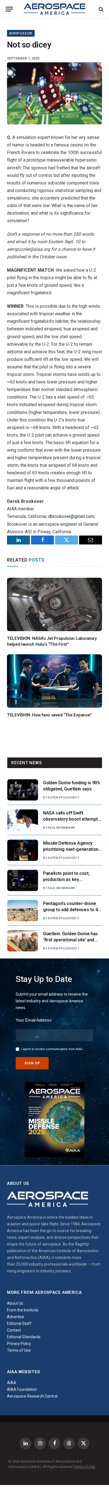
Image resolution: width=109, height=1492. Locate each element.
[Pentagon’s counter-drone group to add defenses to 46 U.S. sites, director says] (22, 910)
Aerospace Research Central (32, 1396)
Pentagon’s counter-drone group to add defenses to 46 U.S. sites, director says (71, 910)
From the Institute (22, 1310)
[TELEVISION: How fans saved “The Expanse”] (54, 681)
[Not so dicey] (54, 93)
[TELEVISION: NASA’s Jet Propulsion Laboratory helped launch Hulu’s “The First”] (54, 604)
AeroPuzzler (20, 33)
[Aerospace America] (54, 9)
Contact (14, 1330)
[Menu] (9, 9)
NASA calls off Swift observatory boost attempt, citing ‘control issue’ (71, 819)
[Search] (100, 9)
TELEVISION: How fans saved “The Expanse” (49, 714)
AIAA (11, 1382)
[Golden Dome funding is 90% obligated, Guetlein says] (22, 790)
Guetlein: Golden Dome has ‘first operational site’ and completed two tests (70, 940)
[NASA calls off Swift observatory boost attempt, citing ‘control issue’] (22, 820)
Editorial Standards (24, 1337)
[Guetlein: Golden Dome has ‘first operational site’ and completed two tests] (22, 940)
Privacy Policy (19, 1343)
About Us (15, 1303)
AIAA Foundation (22, 1389)
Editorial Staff (19, 1323)
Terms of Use (19, 1350)
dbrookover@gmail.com (71, 516)
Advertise (15, 1317)
